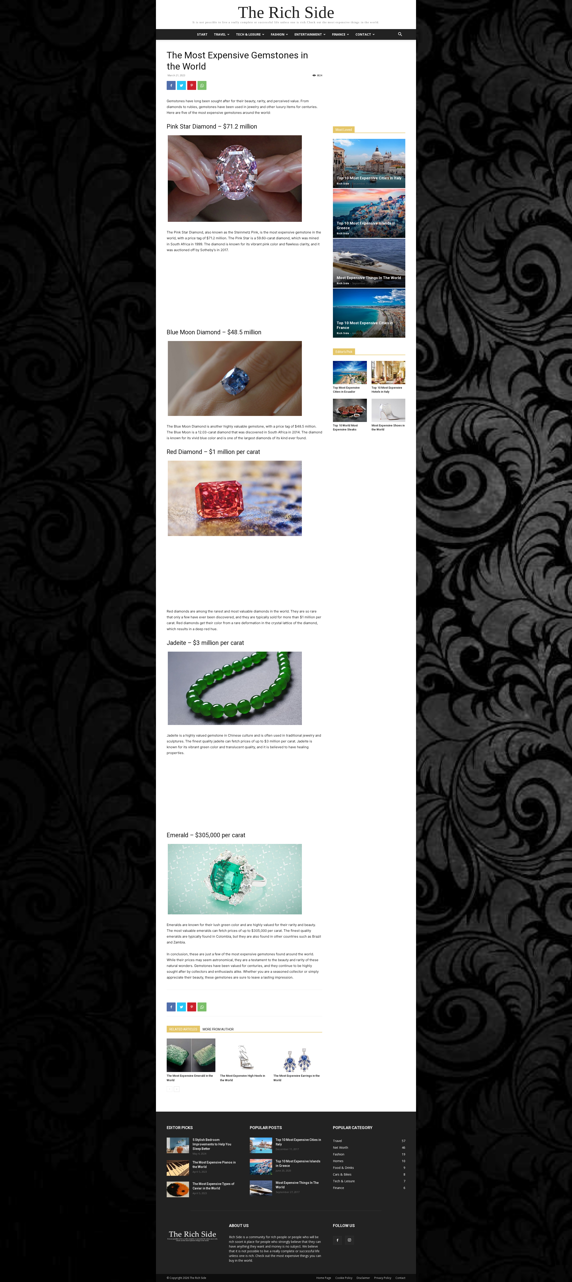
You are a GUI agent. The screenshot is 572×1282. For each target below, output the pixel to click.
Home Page (323, 1278)
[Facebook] (171, 85)
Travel (220, 34)
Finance (338, 34)
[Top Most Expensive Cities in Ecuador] (350, 372)
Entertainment (308, 34)
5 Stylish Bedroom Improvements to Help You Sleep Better (212, 1144)
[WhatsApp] (202, 85)
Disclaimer (363, 1278)
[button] (400, 35)
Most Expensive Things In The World (369, 277)
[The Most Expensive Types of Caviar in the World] (178, 1189)
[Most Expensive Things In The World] (369, 263)
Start (202, 34)
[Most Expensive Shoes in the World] (389, 410)
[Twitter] (181, 85)
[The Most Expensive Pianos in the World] (178, 1168)
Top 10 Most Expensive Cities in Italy (369, 178)
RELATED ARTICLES (183, 1029)
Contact (363, 34)
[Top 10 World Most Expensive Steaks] (350, 410)
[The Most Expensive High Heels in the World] (244, 1055)
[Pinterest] (191, 85)
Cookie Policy (343, 1278)
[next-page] (176, 1089)
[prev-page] (169, 1089)
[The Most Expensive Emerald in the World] (191, 1055)
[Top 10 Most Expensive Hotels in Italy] (389, 372)
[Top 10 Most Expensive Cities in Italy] (369, 163)
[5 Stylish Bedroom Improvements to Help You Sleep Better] (178, 1145)
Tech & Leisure (248, 34)
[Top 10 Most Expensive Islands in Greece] (369, 213)
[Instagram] (349, 1240)
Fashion (277, 34)
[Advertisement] (244, 290)
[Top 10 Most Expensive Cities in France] (369, 313)
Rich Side (343, 183)
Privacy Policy (382, 1278)
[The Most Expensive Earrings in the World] (297, 1055)
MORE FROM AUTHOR (218, 1029)
